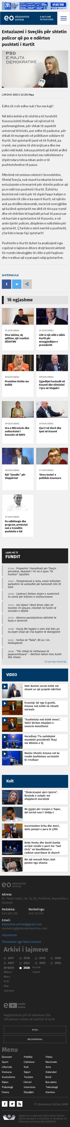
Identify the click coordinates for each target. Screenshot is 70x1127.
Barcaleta (51, 1082)
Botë (48, 1077)
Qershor (9, 990)
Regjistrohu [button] (35, 1039)
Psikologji (7, 1087)
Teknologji (52, 1087)
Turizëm (28, 1077)
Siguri (27, 1072)
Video (49, 1057)
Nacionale (51, 1062)
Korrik (36, 967)
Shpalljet (29, 1092)
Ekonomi (7, 1057)
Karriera (50, 1092)
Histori (28, 1082)
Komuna (7, 1072)
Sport (5, 1062)
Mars (7, 976)
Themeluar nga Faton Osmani (21, 941)
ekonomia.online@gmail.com (22, 924)
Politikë (28, 1057)
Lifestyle (7, 1067)
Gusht (36, 972)
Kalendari (51, 1072)
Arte (48, 1067)
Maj (6, 986)
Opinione (29, 1062)
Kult (26, 1067)
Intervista (29, 1087)
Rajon (5, 1082)
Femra (5, 1092)
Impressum (9, 935)
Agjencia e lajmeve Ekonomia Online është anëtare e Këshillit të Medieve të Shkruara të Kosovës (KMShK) (43, 1118)
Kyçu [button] (35, 1029)
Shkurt (8, 972)
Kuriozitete (8, 1077)
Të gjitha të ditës (55, 662)
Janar (7, 967)
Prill (6, 981)
